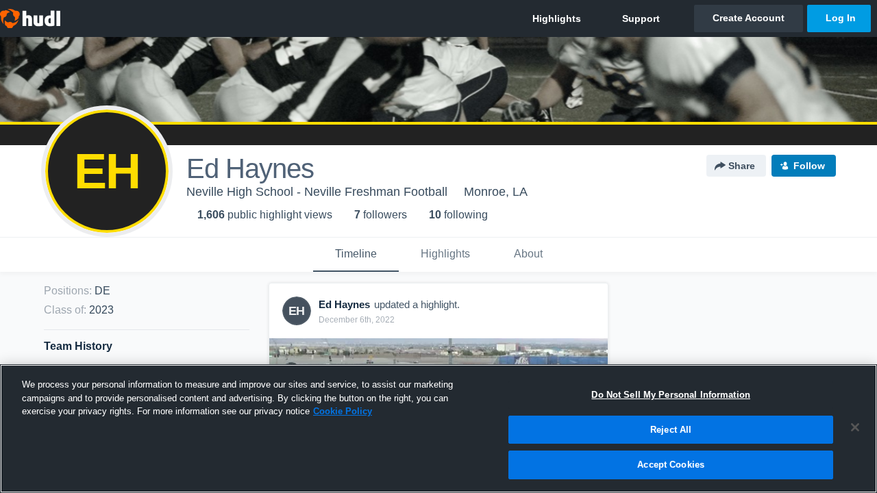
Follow (809, 165)
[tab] (356, 255)
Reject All (670, 430)
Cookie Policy (342, 411)
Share (741, 165)
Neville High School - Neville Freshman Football (316, 192)
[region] (438, 428)
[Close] (855, 427)
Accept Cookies (670, 464)
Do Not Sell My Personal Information (670, 395)
